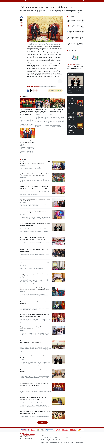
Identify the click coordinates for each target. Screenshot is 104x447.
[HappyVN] (80, 430)
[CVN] (58, 430)
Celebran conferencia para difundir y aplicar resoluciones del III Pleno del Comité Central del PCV (74, 27)
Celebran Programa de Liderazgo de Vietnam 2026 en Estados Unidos (34, 250)
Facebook (21, 17)
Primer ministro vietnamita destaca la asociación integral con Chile (33, 302)
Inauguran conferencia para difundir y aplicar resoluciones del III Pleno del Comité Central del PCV (74, 45)
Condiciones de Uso (53, 433)
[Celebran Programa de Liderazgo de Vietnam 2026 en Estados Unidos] (58, 253)
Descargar (43, 422)
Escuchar (72, 119)
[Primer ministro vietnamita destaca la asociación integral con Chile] (58, 305)
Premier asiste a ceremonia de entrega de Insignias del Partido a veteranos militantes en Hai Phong (35, 162)
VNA (69, 433)
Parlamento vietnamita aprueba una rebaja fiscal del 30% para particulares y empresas (35, 412)
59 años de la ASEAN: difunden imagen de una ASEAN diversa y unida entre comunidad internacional (34, 174)
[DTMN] (65, 430)
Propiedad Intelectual (44, 433)
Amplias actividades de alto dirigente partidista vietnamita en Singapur (35, 224)
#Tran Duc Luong (52, 86)
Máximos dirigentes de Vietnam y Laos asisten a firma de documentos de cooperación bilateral (26, 112)
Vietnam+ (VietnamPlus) (29, 1)
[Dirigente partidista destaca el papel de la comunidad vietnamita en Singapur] (58, 330)
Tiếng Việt (64, 0)
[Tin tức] (33, 430)
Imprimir (21, 23)
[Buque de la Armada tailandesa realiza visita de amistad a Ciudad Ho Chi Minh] (58, 202)
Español (74, 0)
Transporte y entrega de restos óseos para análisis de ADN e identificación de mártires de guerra (34, 288)
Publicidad (82, 433)
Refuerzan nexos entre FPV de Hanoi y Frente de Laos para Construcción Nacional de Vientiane (34, 263)
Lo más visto (72, 16)
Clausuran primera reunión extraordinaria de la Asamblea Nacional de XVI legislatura (33, 398)
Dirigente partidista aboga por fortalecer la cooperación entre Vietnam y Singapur (75, 38)
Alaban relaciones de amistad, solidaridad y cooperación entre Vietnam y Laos (27, 141)
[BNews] (38, 430)
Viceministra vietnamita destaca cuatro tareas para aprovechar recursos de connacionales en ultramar (34, 187)
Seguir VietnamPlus (52, 90)
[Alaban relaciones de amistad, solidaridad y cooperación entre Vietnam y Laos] (27, 133)
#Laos (29, 86)
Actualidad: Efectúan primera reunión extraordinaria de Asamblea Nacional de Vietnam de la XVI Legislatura (72, 127)
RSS (58, 433)
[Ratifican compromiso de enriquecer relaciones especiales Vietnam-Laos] (57, 103)
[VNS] (50, 430)
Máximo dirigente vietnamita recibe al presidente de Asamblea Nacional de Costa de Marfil (34, 384)
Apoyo (62, 433)
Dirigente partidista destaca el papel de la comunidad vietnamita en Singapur (34, 327)
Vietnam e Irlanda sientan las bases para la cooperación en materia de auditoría (35, 212)
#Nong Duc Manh (44, 86)
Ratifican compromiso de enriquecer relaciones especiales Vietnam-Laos (56, 111)
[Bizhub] (42, 430)
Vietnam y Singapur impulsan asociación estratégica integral (34, 370)
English (67, 0)
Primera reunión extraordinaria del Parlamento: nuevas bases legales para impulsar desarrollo (35, 341)
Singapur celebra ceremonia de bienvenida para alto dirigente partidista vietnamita (34, 275)
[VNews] (28, 430)
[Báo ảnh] (72, 430)
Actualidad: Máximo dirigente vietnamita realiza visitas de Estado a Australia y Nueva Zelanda (72, 115)
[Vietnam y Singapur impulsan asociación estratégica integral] (58, 373)
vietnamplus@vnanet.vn (48, 440)
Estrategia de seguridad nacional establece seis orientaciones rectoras (75, 66)
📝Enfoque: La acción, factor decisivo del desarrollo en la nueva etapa (75, 32)
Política (22, 4)
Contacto (42, 435)
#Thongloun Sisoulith (35, 86)
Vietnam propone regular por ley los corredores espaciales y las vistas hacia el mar (75, 20)
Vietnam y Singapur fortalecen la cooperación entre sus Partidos (35, 356)
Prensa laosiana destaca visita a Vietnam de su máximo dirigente (41, 111)
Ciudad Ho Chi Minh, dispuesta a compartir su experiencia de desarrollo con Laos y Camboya (32, 238)
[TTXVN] (23, 430)
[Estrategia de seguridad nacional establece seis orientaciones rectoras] (75, 57)
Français (70, 0)
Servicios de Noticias (75, 433)
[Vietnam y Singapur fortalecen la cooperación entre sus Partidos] (58, 359)
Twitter (21, 20)
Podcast (72, 98)
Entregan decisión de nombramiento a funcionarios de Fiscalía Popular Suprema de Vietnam (35, 315)
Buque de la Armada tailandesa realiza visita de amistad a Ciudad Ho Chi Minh (35, 200)
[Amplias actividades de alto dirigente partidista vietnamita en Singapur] (58, 227)
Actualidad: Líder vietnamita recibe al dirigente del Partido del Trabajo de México (72, 103)
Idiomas (65, 433)
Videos (71, 74)
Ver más (24, 159)
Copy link (21, 25)
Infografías (72, 50)
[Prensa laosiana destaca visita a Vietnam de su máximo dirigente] (42, 103)
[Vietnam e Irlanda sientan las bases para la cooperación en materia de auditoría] (58, 214)
